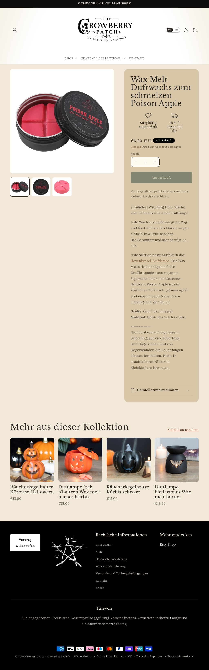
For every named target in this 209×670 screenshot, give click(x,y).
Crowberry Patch (35, 656)
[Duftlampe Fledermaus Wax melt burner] (177, 460)
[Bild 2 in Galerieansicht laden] (41, 187)
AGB (99, 552)
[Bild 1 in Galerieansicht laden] (19, 187)
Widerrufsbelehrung (110, 566)
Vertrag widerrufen (25, 543)
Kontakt (101, 580)
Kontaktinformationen (180, 656)
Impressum (104, 544)
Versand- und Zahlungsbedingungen (122, 573)
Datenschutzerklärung (112, 559)
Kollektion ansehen (183, 429)
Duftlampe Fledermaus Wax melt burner (173, 492)
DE (170, 29)
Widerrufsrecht (83, 656)
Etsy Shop (168, 544)
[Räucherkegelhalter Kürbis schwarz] (129, 460)
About (100, 588)
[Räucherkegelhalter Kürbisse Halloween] (32, 460)
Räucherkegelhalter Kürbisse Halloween (32, 489)
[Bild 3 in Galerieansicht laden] (62, 187)
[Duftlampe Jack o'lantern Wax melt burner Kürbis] (80, 460)
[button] (14, 29)
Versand (136, 146)
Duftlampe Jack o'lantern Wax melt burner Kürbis (79, 492)
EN (176, 29)
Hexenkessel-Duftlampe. (151, 261)
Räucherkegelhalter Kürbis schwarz (128, 489)
